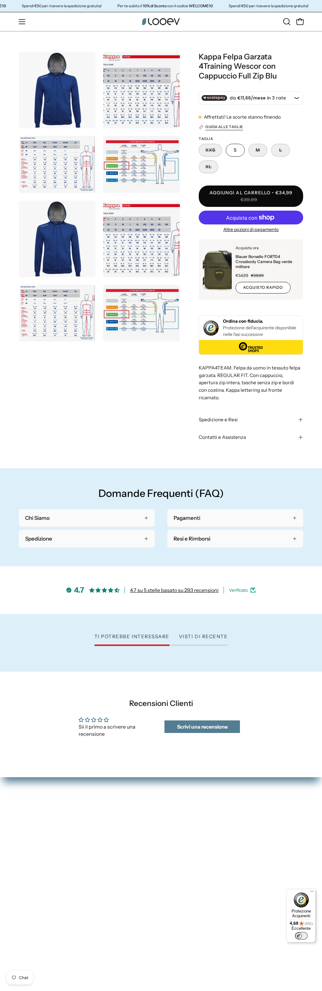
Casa (173, 833)
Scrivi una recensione (202, 727)
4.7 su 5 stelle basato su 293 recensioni (174, 590)
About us (178, 866)
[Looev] (161, 21)
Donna (175, 812)
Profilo (250, 823)
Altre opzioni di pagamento (251, 229)
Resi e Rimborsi (259, 833)
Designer (178, 855)
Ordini (249, 812)
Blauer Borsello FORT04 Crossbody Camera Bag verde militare (264, 261)
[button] (286, 21)
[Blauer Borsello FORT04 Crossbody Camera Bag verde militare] (217, 269)
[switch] (301, 936)
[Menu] (312, 893)
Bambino (178, 844)
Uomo (174, 823)
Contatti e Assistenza (222, 437)
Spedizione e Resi (218, 420)
